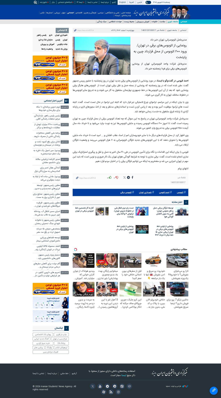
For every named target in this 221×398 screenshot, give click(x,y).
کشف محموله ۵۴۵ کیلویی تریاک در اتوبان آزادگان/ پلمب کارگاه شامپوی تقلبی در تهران (46, 248)
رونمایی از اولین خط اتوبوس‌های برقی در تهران (125, 229)
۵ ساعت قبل (64, 246)
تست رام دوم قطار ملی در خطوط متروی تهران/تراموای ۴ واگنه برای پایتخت (124, 213)
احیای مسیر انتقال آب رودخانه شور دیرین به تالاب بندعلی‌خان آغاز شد (46, 213)
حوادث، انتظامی (115, 21)
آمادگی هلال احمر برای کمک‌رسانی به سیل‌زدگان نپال (47, 169)
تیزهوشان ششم (61, 347)
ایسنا (151, 10)
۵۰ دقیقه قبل (64, 107)
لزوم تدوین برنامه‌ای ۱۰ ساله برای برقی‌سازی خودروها (48, 108)
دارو (50, 35)
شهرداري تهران (145, 192)
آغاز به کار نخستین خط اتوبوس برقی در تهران (84, 210)
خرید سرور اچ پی (43, 343)
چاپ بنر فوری (61, 334)
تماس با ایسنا (92, 2)
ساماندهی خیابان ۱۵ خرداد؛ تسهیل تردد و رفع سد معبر (48, 230)
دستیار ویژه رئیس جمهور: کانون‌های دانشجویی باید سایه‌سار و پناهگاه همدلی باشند (46, 257)
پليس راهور (41, 35)
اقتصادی (79, 12)
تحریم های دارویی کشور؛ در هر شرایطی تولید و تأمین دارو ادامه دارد (47, 274)
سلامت (162, 21)
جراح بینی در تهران (60, 339)
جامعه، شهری (173, 21)
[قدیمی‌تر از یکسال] (181, 211)
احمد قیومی (164, 192)
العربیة (131, 2)
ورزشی (57, 12)
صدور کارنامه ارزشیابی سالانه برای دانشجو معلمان (48, 161)
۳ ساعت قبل (64, 177)
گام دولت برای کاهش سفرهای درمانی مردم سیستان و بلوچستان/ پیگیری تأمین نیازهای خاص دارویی (46, 265)
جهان (63, 12)
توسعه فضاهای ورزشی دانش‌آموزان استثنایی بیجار (48, 239)
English (122, 2)
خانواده (154, 21)
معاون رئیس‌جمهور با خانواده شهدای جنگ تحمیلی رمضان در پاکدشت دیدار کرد (47, 222)
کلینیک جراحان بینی (50, 352)
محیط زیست (129, 21)
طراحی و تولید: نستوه (174, 386)
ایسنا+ (117, 15)
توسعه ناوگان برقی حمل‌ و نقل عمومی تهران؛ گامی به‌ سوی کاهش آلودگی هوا (163, 213)
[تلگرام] (107, 386)
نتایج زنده (43, 2)
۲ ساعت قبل (64, 151)
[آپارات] (103, 392)
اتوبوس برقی (126, 192)
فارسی (139, 2)
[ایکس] (92, 386)
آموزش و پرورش (142, 21)
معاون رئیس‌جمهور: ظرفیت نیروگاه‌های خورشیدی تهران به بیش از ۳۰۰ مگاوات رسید (47, 205)
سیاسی (101, 12)
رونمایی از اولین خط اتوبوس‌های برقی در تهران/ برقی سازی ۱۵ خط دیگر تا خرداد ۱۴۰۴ (164, 231)
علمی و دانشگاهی (112, 12)
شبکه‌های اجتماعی (65, 2)
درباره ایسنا (105, 2)
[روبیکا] (129, 386)
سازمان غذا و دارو (46, 40)
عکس (42, 12)
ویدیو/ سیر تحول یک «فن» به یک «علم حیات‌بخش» (46, 152)
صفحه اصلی (126, 12)
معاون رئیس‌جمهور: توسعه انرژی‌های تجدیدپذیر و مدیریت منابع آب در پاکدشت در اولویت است (46, 187)
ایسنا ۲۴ (80, 2)
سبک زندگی (102, 21)
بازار (53, 2)
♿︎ (214, 391)
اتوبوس (180, 192)
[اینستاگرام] (118, 392)
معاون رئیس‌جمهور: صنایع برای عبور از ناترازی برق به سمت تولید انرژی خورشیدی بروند (46, 196)
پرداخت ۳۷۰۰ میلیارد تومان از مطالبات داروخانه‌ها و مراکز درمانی (47, 126)
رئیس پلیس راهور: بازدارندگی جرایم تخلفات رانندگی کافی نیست (47, 117)
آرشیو (114, 2)
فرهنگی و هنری (90, 12)
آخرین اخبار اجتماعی (53, 101)
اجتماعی (70, 12)
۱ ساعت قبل (65, 116)
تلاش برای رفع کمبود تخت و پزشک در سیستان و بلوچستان (46, 143)
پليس (57, 40)
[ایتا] (121, 386)
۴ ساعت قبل (64, 212)
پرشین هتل (38, 347)
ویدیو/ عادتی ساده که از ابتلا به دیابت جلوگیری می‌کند (46, 178)
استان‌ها (49, 12)
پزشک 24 (61, 343)
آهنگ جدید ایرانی (41, 339)
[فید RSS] (110, 392)
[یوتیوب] (99, 386)
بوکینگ (49, 347)
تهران (65, 40)
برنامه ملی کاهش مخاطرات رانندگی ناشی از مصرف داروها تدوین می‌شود (47, 135)
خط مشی (64, 373)
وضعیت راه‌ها (47, 49)
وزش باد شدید (61, 49)
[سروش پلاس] (114, 386)
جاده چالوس (62, 44)
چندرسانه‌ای (126, 15)
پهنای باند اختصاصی (43, 334)
